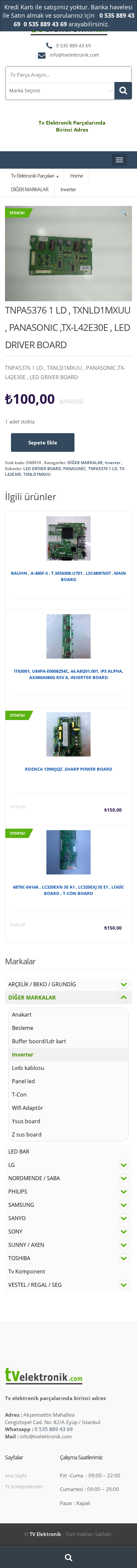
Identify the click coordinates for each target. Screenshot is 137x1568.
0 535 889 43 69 (54, 1429)
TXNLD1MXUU (37, 474)
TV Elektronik (45, 1534)
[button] (124, 214)
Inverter (112, 462)
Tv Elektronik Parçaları (33, 175)
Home (76, 175)
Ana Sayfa (16, 1475)
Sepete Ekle (42, 442)
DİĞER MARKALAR (85, 462)
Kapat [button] (116, 24)
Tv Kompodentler (24, 1486)
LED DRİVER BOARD (42, 468)
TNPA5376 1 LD (102, 468)
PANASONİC (74, 468)
